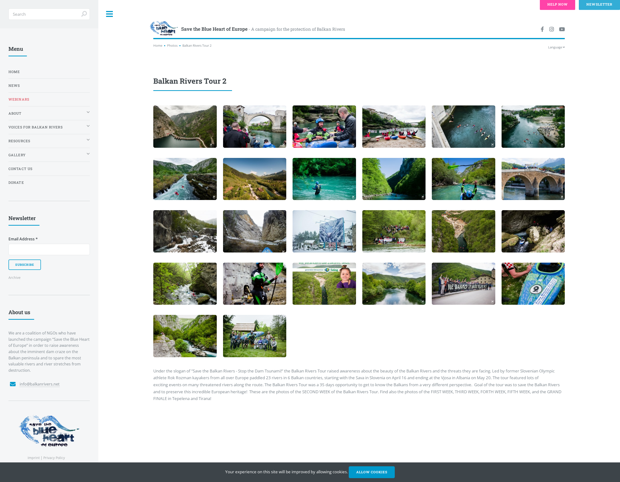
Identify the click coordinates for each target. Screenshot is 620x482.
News (14, 85)
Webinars (18, 99)
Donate (16, 182)
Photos (172, 45)
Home (157, 45)
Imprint (34, 457)
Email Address (23, 239)
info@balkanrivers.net (40, 384)
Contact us (20, 168)
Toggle (109, 14)
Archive (14, 277)
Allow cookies (372, 472)
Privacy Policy (54, 457)
